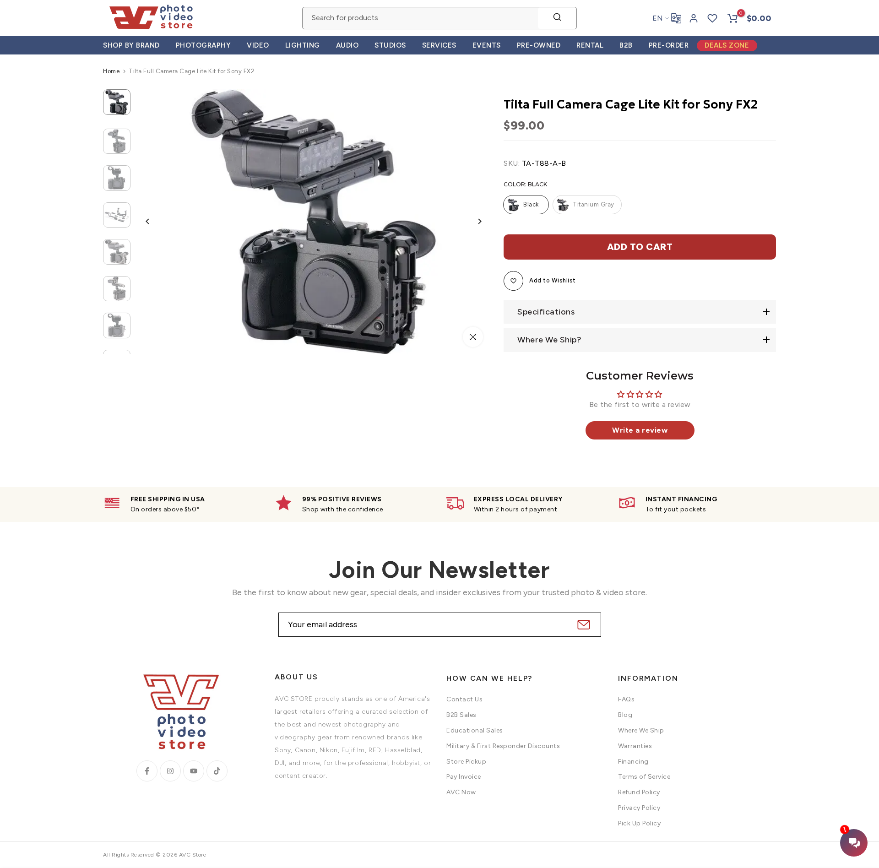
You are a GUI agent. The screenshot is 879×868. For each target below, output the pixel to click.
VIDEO (258, 45)
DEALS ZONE (727, 45)
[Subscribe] (582, 624)
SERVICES (439, 45)
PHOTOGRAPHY (203, 45)
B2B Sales (461, 715)
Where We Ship (641, 730)
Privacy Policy (639, 808)
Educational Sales (474, 730)
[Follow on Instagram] (170, 770)
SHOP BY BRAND (131, 45)
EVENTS (486, 45)
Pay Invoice (463, 777)
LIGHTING (302, 45)
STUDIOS (390, 45)
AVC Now (461, 792)
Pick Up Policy (639, 823)
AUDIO (347, 45)
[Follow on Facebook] (146, 770)
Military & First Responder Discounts (503, 746)
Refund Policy (639, 792)
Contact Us (464, 699)
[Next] (472, 221)
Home (111, 71)
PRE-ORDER (669, 45)
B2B (626, 45)
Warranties (635, 746)
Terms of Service (644, 777)
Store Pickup (466, 761)
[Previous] (154, 221)
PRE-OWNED (539, 45)
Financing (633, 761)
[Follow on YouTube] (193, 770)
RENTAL (589, 45)
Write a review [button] (639, 430)
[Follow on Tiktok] (217, 770)
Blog (625, 715)
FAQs (626, 699)
